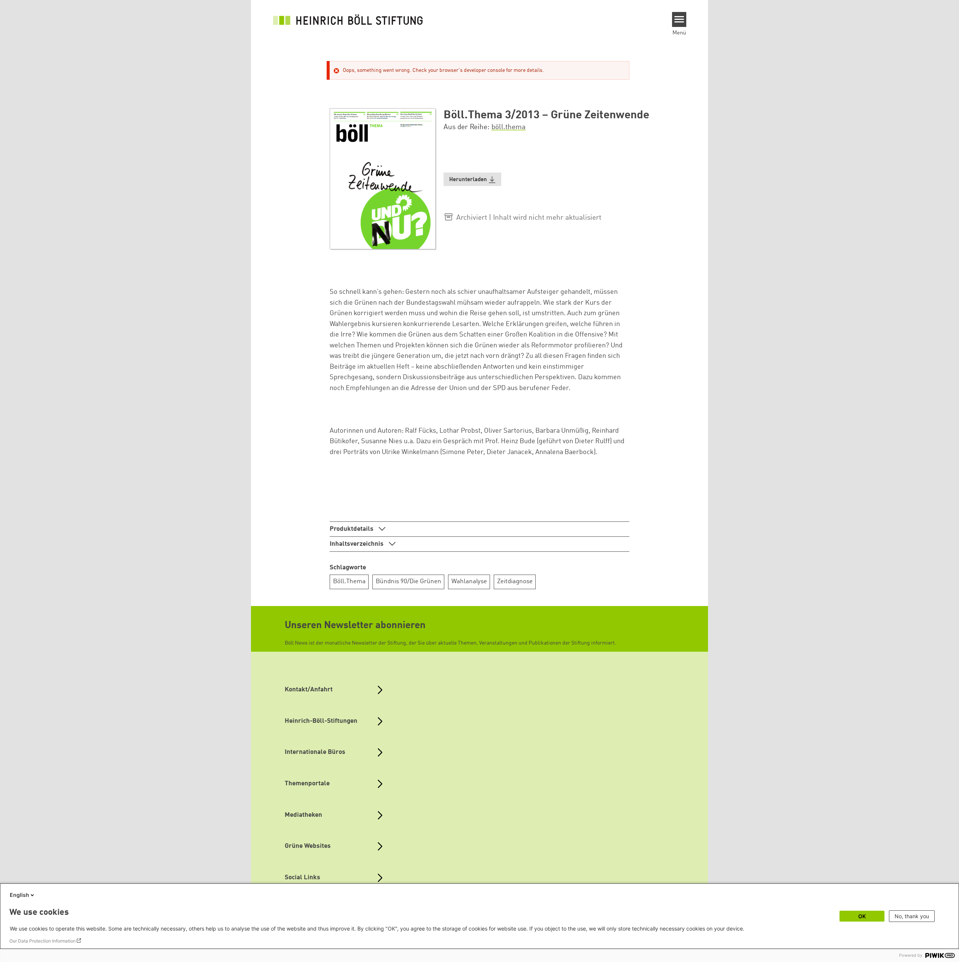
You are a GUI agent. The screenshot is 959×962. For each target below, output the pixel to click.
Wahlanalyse (469, 581)
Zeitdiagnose (515, 581)
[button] (472, 179)
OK (862, 916)
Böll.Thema (349, 581)
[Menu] (679, 19)
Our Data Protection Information (42, 941)
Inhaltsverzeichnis (357, 544)
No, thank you (912, 916)
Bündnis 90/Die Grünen (408, 581)
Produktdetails (352, 529)
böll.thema (508, 127)
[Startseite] (348, 19)
